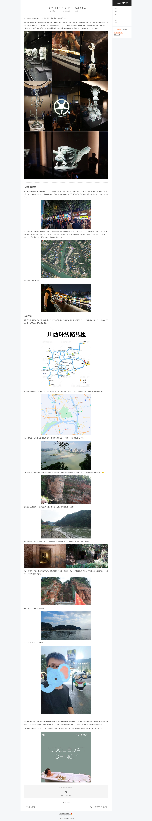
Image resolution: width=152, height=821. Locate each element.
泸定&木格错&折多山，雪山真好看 (98, 807)
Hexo (61, 818)
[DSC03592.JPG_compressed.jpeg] (94, 106)
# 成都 (68, 802)
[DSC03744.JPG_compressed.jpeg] (66, 591)
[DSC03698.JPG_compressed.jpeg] (45, 556)
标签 (116, 23)
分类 (116, 17)
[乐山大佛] (107, 316)
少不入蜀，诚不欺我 (30, 807)
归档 (116, 20)
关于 (116, 14)
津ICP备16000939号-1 (65, 813)
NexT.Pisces (66, 818)
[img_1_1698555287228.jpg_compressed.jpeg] (66, 757)
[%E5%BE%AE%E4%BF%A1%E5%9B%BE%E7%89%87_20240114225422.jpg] (66, 680)
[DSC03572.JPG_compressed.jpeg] (38, 56)
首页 (116, 8)
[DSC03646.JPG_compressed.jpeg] (66, 455)
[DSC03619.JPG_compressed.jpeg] (38, 106)
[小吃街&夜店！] (107, 187)
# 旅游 (64, 802)
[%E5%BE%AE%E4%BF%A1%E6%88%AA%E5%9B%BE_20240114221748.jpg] (66, 414)
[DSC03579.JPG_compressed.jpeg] (94, 56)
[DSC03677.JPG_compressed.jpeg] (87, 556)
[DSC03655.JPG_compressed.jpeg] (66, 489)
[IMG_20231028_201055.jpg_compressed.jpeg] (66, 214)
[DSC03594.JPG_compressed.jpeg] (66, 155)
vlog (116, 11)
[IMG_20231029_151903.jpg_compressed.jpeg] (66, 625)
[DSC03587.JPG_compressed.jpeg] (66, 56)
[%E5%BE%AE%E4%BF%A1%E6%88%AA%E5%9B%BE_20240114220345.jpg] (66, 259)
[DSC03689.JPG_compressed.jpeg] (66, 524)
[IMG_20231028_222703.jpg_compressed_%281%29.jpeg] (66, 298)
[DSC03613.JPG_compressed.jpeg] (66, 106)
